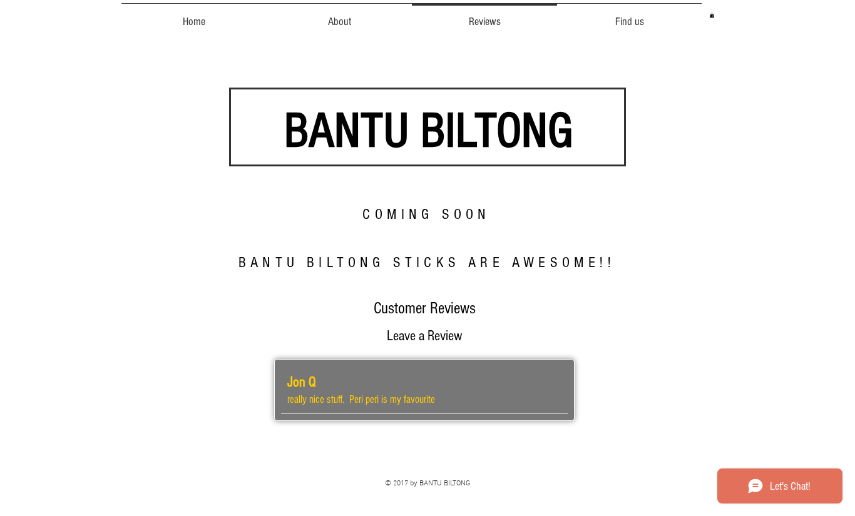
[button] (712, 15)
